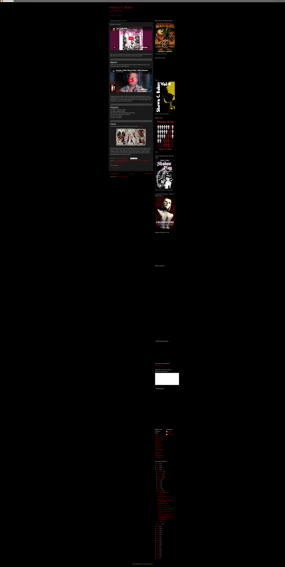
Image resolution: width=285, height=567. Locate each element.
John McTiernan (133, 160)
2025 (158, 465)
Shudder (112, 162)
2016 (158, 538)
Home (131, 173)
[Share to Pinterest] (136, 158)
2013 (158, 544)
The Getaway (161, 494)
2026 (158, 463)
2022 (158, 526)
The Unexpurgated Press (158, 452)
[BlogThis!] (132, 158)
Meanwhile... (120, 15)
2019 (158, 532)
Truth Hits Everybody (162, 507)
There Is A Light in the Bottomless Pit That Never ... (165, 517)
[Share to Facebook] (135, 158)
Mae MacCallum (159, 457)
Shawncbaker (171, 434)
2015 (158, 540)
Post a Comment (116, 167)
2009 (158, 551)
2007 (158, 555)
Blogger (151, 564)
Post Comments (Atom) (122, 176)
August (160, 479)
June (159, 482)
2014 (158, 542)
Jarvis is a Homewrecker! (163, 514)
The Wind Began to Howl (163, 492)
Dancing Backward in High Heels (121, 160)
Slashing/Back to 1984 (163, 503)
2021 (158, 528)
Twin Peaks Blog (159, 438)
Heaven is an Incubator (158, 442)
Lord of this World (162, 519)
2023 (158, 469)
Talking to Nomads (162, 496)
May (159, 485)
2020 (158, 530)
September (160, 477)
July (159, 481)
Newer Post (114, 173)
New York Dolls (141, 160)
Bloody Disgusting (159, 455)
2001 (158, 557)
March (159, 488)
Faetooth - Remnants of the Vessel (166, 509)
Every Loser (160, 498)
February (160, 490)
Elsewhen (112, 15)
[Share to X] (134, 158)
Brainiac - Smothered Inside (164, 505)
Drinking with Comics (158, 447)
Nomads (148, 160)
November (160, 473)
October (160, 475)
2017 (158, 536)
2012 (158, 546)
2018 (158, 534)
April (159, 486)
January (160, 524)
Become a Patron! (159, 365)
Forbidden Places (159, 449)
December (160, 471)
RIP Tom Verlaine (162, 521)
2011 (158, 548)
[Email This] (131, 158)
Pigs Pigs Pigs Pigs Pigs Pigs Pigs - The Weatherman (166, 501)
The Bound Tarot (119, 162)
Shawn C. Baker (121, 7)
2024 (158, 467)
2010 (158, 549)
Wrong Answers (158, 444)
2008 (158, 553)
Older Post (148, 173)
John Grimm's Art (159, 440)
